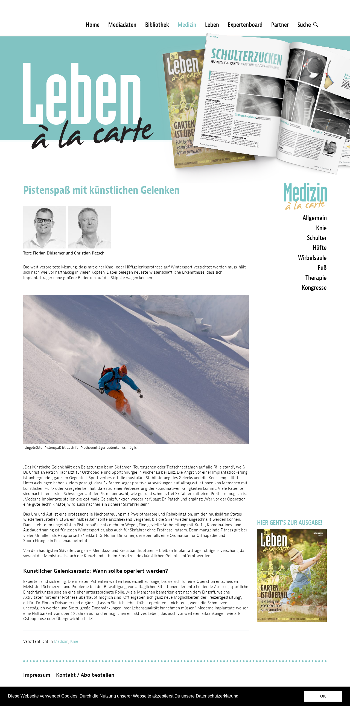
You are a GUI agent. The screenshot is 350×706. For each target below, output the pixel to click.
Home (93, 25)
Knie (74, 641)
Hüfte (320, 248)
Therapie (316, 278)
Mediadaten (122, 25)
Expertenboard (245, 25)
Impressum (36, 675)
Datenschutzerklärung (217, 696)
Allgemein (315, 218)
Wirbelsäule (312, 258)
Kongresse (314, 287)
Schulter (317, 238)
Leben (212, 25)
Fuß (322, 268)
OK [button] (323, 696)
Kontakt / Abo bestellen (85, 675)
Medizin (187, 25)
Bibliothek (157, 25)
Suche (305, 25)
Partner (280, 25)
